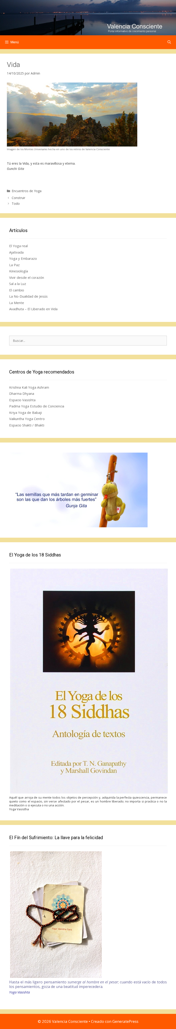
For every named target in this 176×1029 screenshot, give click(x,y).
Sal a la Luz (17, 283)
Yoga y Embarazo (23, 258)
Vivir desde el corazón (26, 277)
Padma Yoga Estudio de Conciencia (36, 406)
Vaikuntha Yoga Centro (27, 418)
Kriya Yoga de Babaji (25, 412)
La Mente (16, 302)
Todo (16, 203)
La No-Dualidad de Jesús (28, 296)
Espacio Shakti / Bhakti (26, 425)
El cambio (16, 290)
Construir (18, 198)
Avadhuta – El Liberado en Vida (33, 309)
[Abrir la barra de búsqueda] (169, 42)
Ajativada (16, 252)
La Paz (14, 265)
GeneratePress (125, 1021)
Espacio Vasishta (22, 400)
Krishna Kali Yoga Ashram (29, 387)
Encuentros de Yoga (26, 191)
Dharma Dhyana (21, 393)
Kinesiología (18, 271)
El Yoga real (18, 245)
